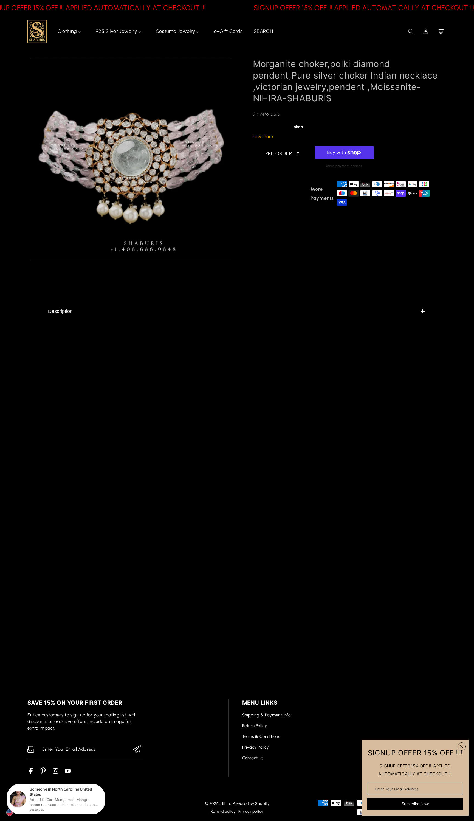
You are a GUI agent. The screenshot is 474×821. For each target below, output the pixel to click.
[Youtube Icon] (67, 772)
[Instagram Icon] (55, 772)
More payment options (344, 166)
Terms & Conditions (261, 736)
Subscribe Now (415, 804)
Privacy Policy (255, 747)
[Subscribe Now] (137, 749)
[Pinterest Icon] (43, 772)
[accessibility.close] (462, 746)
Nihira (226, 803)
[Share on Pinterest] (294, 194)
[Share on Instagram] (303, 194)
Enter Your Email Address (397, 789)
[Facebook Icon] (30, 772)
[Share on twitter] (284, 194)
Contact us (252, 757)
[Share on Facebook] (275, 194)
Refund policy (223, 811)
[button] (441, 31)
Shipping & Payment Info (266, 715)
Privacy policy (250, 811)
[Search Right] (411, 31)
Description (60, 311)
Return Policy (254, 725)
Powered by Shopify (251, 803)
